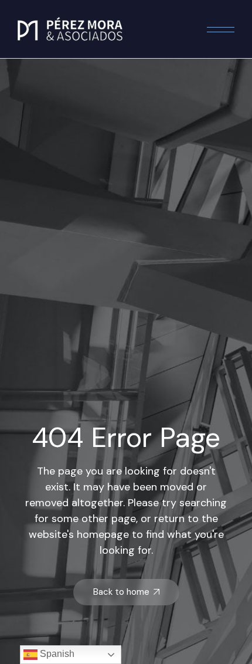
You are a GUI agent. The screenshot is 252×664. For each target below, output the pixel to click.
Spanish (56, 654)
